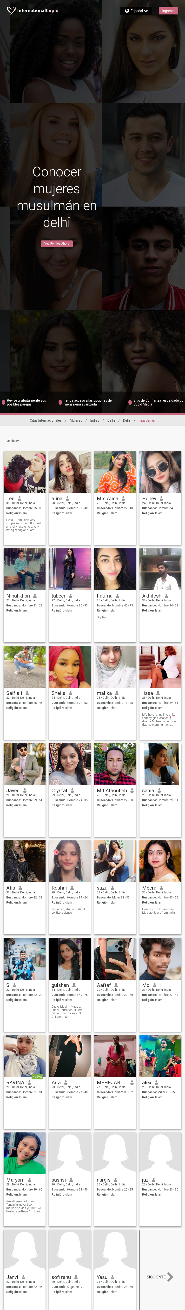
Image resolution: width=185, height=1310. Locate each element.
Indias (94, 420)
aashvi (59, 1180)
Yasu (102, 1277)
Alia (10, 888)
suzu (102, 888)
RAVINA (15, 1082)
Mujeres (76, 420)
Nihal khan (18, 596)
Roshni (59, 888)
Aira (56, 1082)
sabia (148, 790)
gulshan (60, 985)
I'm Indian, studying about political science (68, 911)
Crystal (59, 790)
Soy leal (101, 617)
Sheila (59, 693)
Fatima (104, 596)
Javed (13, 790)
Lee (10, 498)
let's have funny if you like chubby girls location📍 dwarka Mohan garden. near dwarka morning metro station (160, 719)
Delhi (111, 420)
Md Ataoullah (112, 790)
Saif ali (14, 693)
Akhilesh (151, 596)
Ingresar (168, 11)
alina (57, 498)
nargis (104, 1180)
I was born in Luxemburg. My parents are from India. (159, 911)
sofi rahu (61, 1277)
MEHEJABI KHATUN (112, 1082)
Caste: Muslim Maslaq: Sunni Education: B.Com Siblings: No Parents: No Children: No (67, 1011)
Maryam (15, 1180)
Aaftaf (104, 985)
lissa (147, 693)
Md (146, 985)
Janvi (12, 1277)
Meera (149, 888)
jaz (145, 1180)
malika (104, 693)
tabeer (59, 596)
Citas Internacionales (46, 420)
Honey (149, 498)
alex (146, 1082)
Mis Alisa (107, 498)
